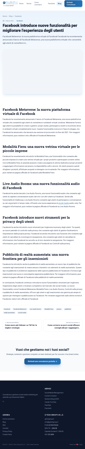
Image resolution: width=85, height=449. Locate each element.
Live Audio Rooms (35, 309)
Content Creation (51, 396)
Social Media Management (54, 393)
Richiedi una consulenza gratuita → (42, 361)
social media (63, 203)
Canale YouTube (50, 402)
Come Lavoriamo (38, 4)
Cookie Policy (7, 434)
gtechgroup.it (49, 419)
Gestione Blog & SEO (52, 399)
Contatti (5, 428)
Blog (59, 3)
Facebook (18, 16)
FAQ (4, 425)
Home (21, 3)
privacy (59, 309)
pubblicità (68, 309)
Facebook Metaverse (20, 309)
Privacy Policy (7, 431)
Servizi (29, 3)
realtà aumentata (9, 312)
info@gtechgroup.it (51, 422)
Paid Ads (48, 405)
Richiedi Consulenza (71, 4)
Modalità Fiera (49, 309)
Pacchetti (51, 3)
